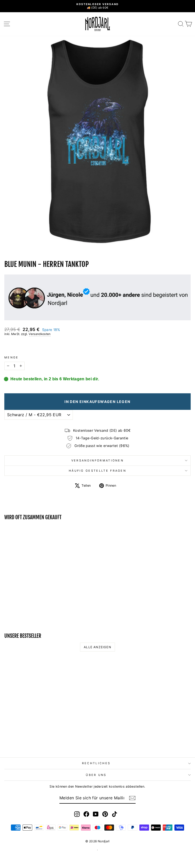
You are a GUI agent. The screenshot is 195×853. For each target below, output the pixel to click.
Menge (11, 357)
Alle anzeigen (97, 647)
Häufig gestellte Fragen (97, 470)
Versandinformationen (97, 460)
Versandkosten (40, 334)
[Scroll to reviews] (97, 346)
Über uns (96, 775)
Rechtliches (96, 763)
